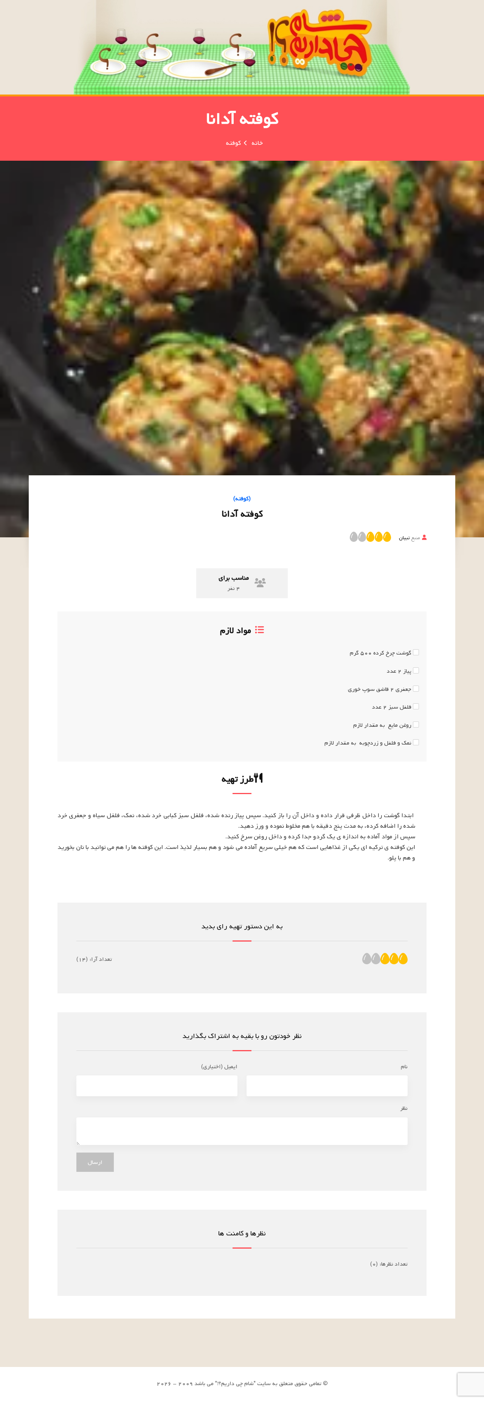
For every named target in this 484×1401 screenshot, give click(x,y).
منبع (409, 538)
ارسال (95, 1162)
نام (404, 1066)
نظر (404, 1108)
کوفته (233, 143)
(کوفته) (242, 498)
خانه (257, 143)
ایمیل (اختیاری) (219, 1066)
